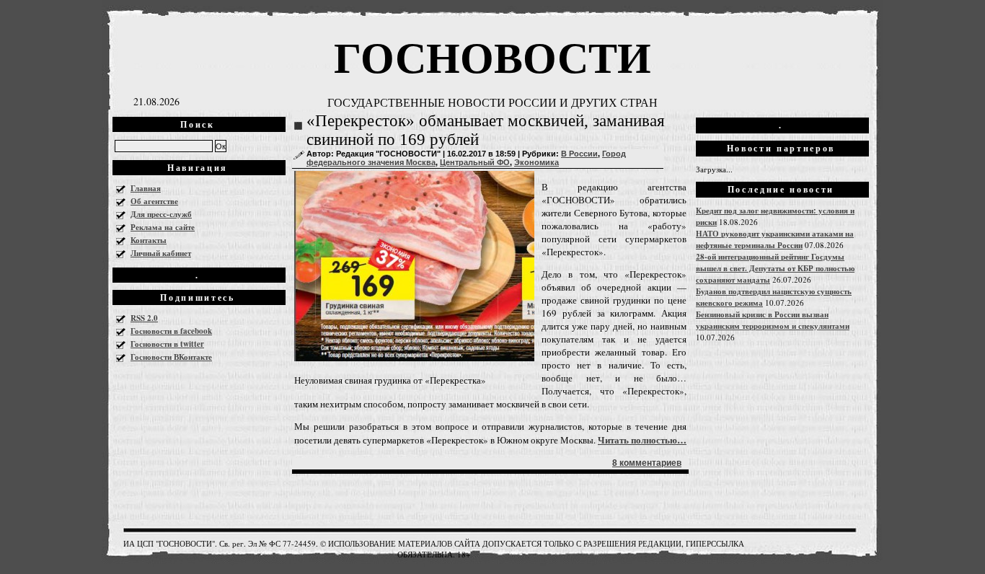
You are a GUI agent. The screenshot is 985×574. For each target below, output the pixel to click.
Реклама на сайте (163, 227)
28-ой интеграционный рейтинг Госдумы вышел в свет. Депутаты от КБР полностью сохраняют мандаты (775, 268)
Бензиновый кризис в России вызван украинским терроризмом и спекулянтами (772, 320)
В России (579, 153)
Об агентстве (154, 201)
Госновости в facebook (171, 331)
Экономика (536, 162)
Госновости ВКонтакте (171, 357)
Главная (146, 188)
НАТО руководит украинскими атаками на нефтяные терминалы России (775, 239)
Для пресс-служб (161, 214)
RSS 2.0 (144, 318)
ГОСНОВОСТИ (492, 56)
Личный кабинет (161, 253)
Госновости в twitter (167, 344)
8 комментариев (646, 463)
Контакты (149, 240)
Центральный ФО (475, 162)
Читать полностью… (642, 439)
